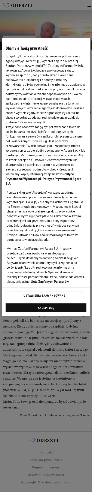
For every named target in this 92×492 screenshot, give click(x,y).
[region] (46, 177)
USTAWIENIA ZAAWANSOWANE (44, 296)
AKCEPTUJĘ (46, 308)
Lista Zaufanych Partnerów (50, 281)
